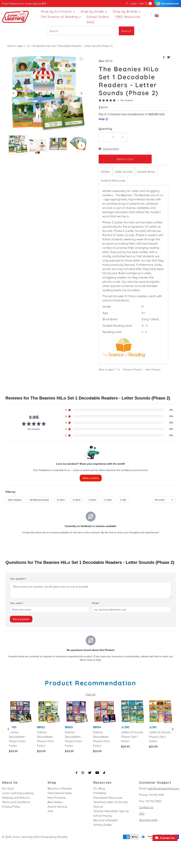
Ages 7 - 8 (23, 45)
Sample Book (146, 171)
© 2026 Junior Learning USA (20, 837)
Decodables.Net (170, 3)
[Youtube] (97, 772)
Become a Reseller (60, 788)
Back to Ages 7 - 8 (109, 369)
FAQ (141, 813)
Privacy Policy (11, 806)
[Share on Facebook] (164, 57)
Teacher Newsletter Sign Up (111, 811)
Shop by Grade (93, 11)
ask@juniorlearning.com (163, 788)
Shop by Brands (126, 11)
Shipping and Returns (16, 797)
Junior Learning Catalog (17, 793)
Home (10, 45)
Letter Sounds (124, 171)
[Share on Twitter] (168, 57)
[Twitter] (89, 772)
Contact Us (146, 807)
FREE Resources (127, 17)
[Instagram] (82, 772)
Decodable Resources (107, 797)
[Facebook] (76, 772)
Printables (99, 793)
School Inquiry (102, 815)
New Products (57, 797)
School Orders (98, 17)
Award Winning (57, 806)
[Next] (81, 93)
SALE (90, 22)
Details (105, 171)
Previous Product (132, 369)
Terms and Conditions (16, 802)
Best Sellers (55, 802)
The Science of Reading (60, 17)
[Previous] (13, 93)
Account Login (148, 820)
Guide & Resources (113, 180)
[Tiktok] (104, 772)
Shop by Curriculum (57, 11)
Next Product (152, 369)
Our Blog (99, 788)
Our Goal (8, 788)
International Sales (60, 793)
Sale (50, 811)
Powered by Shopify (54, 837)
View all (90, 694)
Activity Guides (102, 824)
